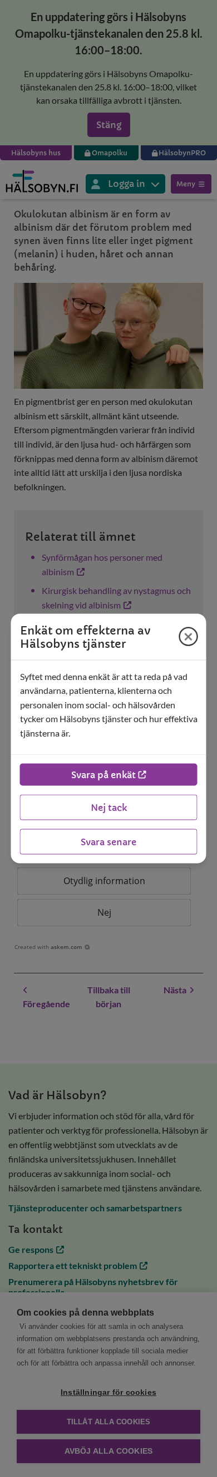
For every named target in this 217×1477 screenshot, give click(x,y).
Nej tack (109, 807)
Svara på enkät (103, 774)
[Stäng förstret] (189, 637)
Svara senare (108, 841)
